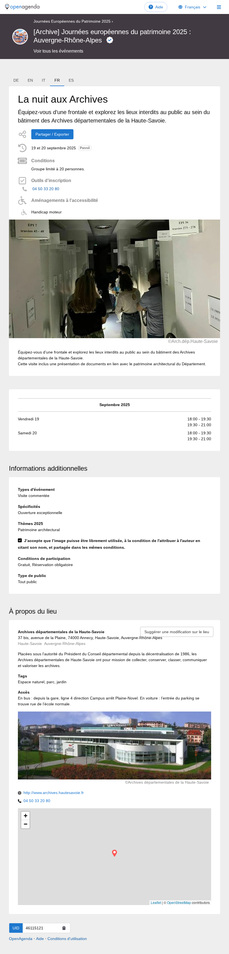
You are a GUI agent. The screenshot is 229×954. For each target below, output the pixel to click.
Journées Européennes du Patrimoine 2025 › (73, 21)
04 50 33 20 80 (45, 189)
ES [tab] (71, 80)
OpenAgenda (20, 938)
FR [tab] (57, 80)
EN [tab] (30, 80)
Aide (159, 7)
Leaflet (156, 902)
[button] (114, 853)
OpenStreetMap (179, 902)
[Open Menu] (219, 7)
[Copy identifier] (64, 928)
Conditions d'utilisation (67, 938)
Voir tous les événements (58, 51)
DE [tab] (16, 80)
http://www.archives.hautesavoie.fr (53, 792)
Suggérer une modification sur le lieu (176, 632)
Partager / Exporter (52, 134)
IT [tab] (44, 80)
